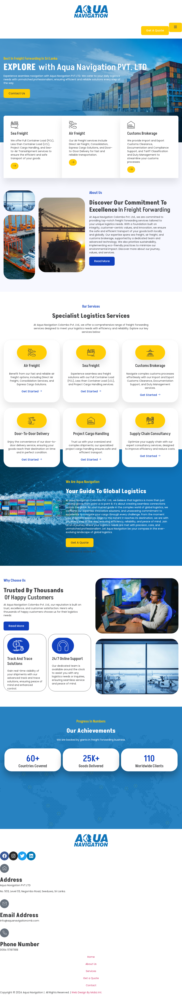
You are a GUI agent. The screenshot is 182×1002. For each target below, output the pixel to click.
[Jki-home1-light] (4, 868)
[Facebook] (4, 855)
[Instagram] (13, 855)
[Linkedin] (31, 855)
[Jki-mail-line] (4, 903)
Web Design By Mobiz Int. (86, 992)
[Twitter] (22, 855)
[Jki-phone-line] (4, 932)
